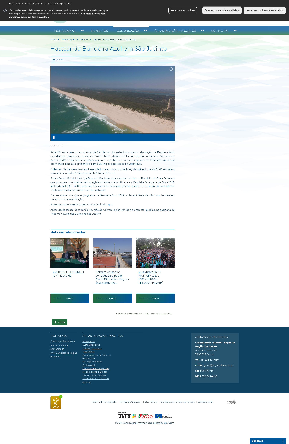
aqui (109, 204)
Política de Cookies (130, 402)
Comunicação (128, 31)
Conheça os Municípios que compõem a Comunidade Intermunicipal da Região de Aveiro (63, 349)
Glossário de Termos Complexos (178, 402)
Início (53, 39)
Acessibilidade (205, 402)
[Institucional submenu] (82, 31)
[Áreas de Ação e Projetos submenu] (202, 31)
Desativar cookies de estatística (265, 10)
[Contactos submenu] (235, 31)
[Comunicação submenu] (146, 31)
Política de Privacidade (104, 402)
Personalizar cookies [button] (183, 10)
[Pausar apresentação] (54, 137)
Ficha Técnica (150, 402)
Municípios (99, 31)
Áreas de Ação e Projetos (175, 31)
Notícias (84, 39)
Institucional (64, 31)
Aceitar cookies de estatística (222, 10)
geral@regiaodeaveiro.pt (219, 365)
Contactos (219, 31)
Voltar (61, 322)
